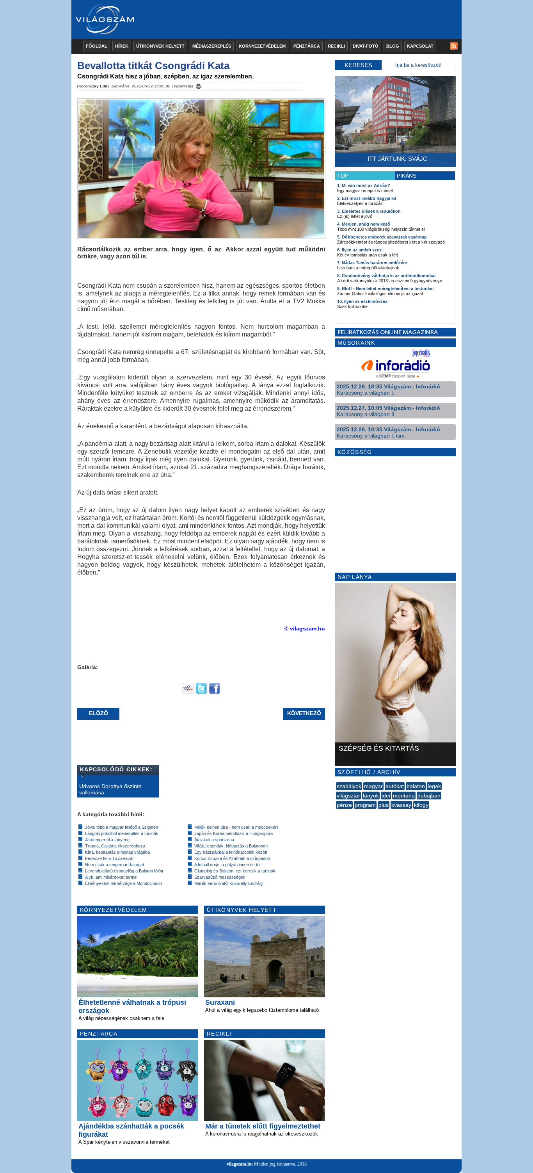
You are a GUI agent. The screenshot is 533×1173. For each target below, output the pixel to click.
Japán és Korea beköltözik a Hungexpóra (233, 833)
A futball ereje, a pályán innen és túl (227, 864)
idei (386, 795)
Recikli (336, 46)
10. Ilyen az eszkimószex (362, 301)
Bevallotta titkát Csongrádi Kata (153, 65)
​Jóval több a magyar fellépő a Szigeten (121, 827)
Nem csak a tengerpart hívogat (114, 864)
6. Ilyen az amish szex (359, 249)
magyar (373, 786)
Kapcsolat (420, 46)
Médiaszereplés (211, 46)
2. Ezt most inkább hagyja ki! (366, 198)
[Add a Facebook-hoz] (214, 692)
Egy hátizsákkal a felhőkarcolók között (230, 852)
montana (404, 795)
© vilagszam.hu (304, 628)
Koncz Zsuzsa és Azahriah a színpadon (232, 858)
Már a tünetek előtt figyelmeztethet (262, 1126)
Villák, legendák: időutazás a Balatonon (231, 846)
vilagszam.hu (240, 1164)
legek (434, 786)
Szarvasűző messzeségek (219, 877)
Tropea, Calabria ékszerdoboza (115, 846)
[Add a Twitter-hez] (201, 692)
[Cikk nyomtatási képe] (198, 85)
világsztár (348, 795)
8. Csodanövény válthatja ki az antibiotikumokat (386, 275)
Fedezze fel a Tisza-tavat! (110, 858)
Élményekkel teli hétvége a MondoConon (123, 883)
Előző (98, 713)
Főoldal (96, 46)
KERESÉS (358, 65)
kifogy (421, 805)
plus (383, 805)
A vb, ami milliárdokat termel (111, 877)
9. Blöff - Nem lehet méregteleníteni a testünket (385, 288)
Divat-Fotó (365, 46)
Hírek (121, 46)
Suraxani (220, 1002)
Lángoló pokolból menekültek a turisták (121, 833)
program (365, 805)
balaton (416, 786)
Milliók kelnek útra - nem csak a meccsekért (236, 827)
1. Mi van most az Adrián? (363, 185)
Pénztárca (306, 46)
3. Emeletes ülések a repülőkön (369, 211)
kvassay (401, 805)
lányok (371, 795)
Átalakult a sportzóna (214, 839)
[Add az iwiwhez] (188, 692)
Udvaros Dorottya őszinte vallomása (110, 789)
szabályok (349, 786)
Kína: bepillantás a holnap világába (117, 852)
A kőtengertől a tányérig (107, 839)
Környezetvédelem (262, 46)
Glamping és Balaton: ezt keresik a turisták (234, 871)
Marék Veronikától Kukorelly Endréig (228, 883)
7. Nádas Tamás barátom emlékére (372, 262)
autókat (395, 786)
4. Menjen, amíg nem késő (363, 224)
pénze (344, 805)
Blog (392, 46)
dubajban (429, 795)
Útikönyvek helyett (160, 46)
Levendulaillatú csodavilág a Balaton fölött (124, 871)
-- (337, 813)
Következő (304, 713)
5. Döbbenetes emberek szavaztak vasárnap (382, 237)
